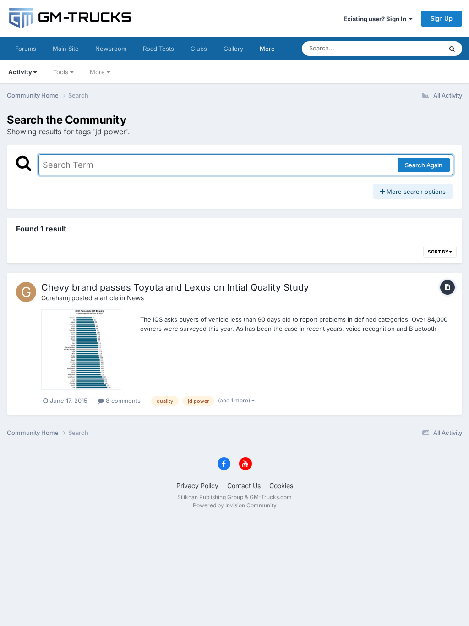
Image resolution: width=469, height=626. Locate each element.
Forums (25, 48)
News (135, 298)
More (267, 48)
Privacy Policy (197, 485)
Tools (60, 72)
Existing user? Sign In (376, 18)
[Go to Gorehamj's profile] (26, 292)
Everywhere (414, 48)
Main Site (66, 48)
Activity (20, 72)
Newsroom (110, 48)
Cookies (281, 485)
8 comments (122, 400)
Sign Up (442, 18)
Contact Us (244, 485)
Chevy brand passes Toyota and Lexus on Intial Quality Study (175, 287)
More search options (415, 191)
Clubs (199, 48)
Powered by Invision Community (235, 505)
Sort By (438, 251)
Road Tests (158, 48)
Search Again (423, 165)
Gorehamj (55, 298)
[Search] (452, 48)
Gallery (233, 48)
